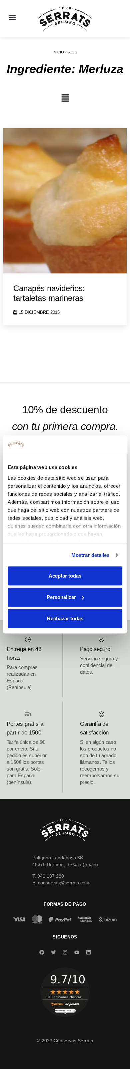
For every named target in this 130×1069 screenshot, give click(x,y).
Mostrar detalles (90, 555)
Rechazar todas (65, 618)
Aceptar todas (65, 576)
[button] (12, 17)
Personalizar (61, 597)
